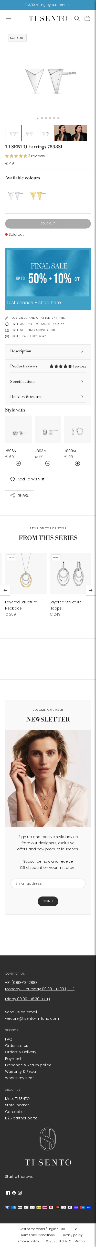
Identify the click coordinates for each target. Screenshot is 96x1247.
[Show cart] (87, 18)
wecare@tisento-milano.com (32, 1018)
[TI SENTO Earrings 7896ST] (18, 429)
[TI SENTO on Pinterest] (14, 1193)
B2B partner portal (21, 1118)
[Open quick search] (77, 18)
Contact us (15, 1111)
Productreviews (48, 366)
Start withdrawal (19, 1176)
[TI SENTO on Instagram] (20, 1193)
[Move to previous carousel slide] (5, 590)
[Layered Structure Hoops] (70, 573)
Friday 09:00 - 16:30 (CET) (27, 999)
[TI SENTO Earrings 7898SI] (14, 193)
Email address (26, 875)
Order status (16, 1045)
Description (20, 351)
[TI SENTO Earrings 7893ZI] (48, 429)
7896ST (11, 451)
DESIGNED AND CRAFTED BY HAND (39, 318)
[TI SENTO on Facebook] (8, 1193)
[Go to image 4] (62, 133)
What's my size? (19, 1077)
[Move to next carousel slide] (91, 590)
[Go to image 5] (79, 133)
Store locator (17, 1105)
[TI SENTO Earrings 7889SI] (77, 429)
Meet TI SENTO (17, 1098)
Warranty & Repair (21, 1071)
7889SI (70, 451)
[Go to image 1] (13, 133)
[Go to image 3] (46, 133)
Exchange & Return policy (28, 1065)
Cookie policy (28, 1241)
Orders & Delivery (20, 1052)
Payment (13, 1058)
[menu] (48, 1229)
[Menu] (8, 18)
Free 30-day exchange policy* (38, 324)
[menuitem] (39, 1235)
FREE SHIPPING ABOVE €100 (33, 330)
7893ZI (40, 451)
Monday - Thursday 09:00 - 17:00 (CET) (39, 989)
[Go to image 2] (30, 133)
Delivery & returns (26, 396)
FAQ (8, 1039)
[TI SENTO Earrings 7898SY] (37, 193)
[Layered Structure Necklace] (26, 573)
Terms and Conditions (37, 1235)
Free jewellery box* (29, 336)
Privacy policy (72, 1235)
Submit (48, 901)
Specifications (22, 381)
